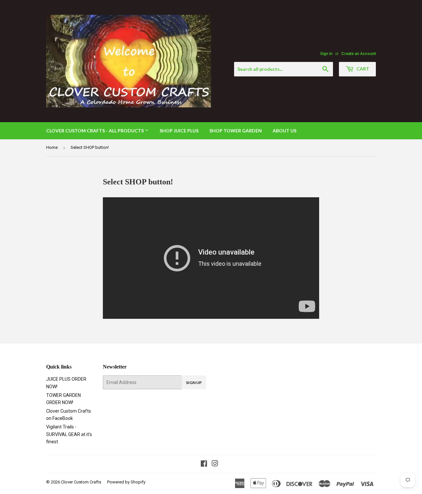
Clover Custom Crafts (81, 482)
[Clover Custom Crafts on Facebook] (203, 464)
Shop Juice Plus (179, 130)
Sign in (326, 53)
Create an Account (358, 53)
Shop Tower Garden (235, 130)
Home (52, 147)
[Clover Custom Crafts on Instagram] (215, 464)
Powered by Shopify (126, 482)
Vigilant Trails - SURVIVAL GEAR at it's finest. (69, 434)
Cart (362, 68)
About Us (284, 130)
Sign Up (194, 382)
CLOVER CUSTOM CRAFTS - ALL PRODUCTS (95, 130)
